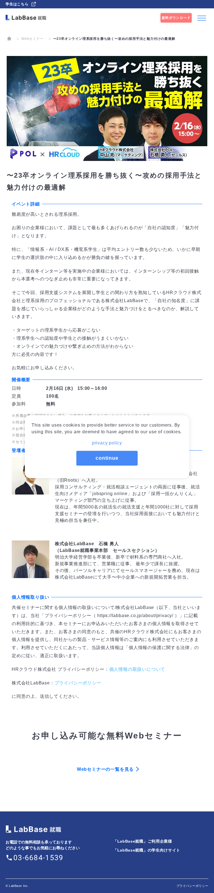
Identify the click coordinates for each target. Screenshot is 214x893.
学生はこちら (17, 4)
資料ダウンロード (176, 18)
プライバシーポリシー (78, 683)
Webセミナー (32, 39)
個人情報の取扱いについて (137, 669)
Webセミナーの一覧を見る (105, 769)
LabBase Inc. (19, 885)
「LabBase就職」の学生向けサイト (146, 850)
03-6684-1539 (38, 857)
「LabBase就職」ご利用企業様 (142, 841)
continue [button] (107, 458)
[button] (107, 441)
